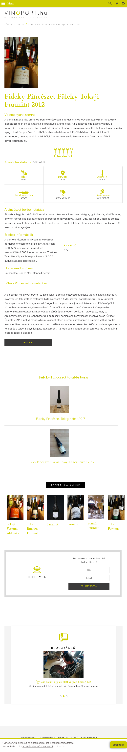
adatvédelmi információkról (37, 746)
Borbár (21, 24)
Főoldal (8, 24)
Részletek (28, 343)
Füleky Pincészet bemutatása (25, 283)
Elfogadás (118, 745)
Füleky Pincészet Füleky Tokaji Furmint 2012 (51, 100)
